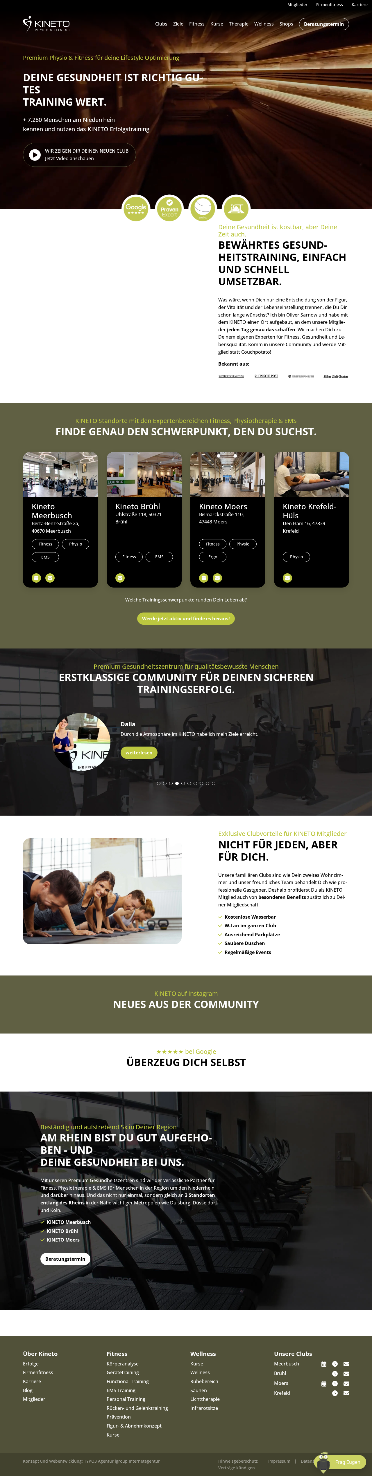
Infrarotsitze (204, 1408)
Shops (286, 24)
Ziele (178, 24)
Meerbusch (286, 1364)
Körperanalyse (123, 1364)
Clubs (161, 24)
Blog (28, 1390)
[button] (158, 783)
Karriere (32, 1381)
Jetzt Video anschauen (86, 155)
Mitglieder (34, 1399)
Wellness (264, 24)
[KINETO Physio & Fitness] (46, 23)
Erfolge (31, 1364)
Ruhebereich (204, 1381)
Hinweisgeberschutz (238, 1461)
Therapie (238, 24)
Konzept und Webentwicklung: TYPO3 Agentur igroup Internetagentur (91, 1461)
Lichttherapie (205, 1399)
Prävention (119, 1417)
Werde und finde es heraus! (186, 618)
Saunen (198, 1390)
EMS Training (121, 1390)
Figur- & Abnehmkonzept (134, 1426)
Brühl (280, 1373)
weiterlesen (139, 752)
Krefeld (282, 1393)
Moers (281, 1383)
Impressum (279, 1461)
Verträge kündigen (236, 1467)
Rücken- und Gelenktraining (137, 1408)
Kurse (216, 24)
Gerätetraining (123, 1372)
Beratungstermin (324, 24)
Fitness (197, 24)
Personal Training (126, 1399)
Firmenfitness (38, 1372)
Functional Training (128, 1381)
